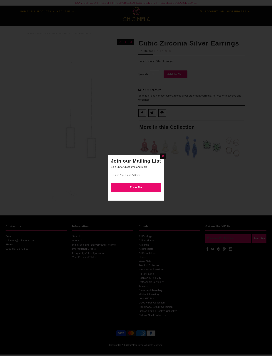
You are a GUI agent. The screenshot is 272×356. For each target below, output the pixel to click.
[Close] (163, 156)
